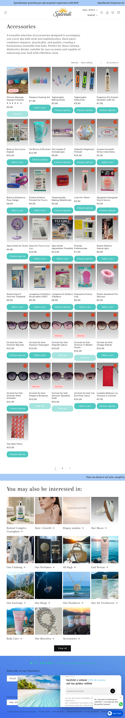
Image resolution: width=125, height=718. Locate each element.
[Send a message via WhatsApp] (121, 704)
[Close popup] (121, 697)
